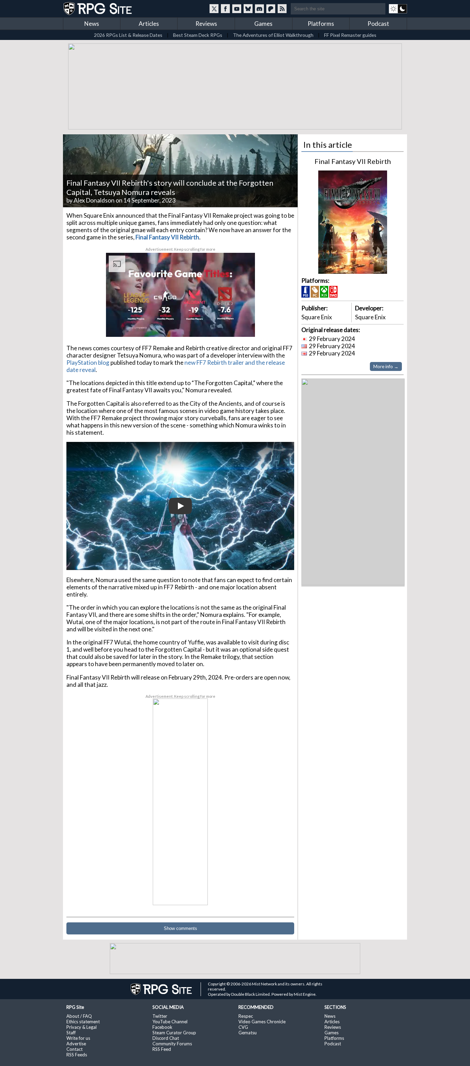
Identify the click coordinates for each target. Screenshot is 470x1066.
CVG (243, 1025)
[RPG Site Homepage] (98, 8)
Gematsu (247, 1031)
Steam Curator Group (174, 1031)
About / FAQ (79, 1014)
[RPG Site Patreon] (270, 8)
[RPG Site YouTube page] (236, 8)
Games (263, 23)
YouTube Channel (170, 1020)
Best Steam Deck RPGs (197, 35)
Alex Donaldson (94, 199)
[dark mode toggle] (398, 8)
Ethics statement (83, 1020)
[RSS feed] (282, 8)
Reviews (206, 23)
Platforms (321, 23)
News (91, 23)
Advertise (76, 1042)
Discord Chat (165, 1036)
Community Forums (172, 1042)
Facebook (162, 1025)
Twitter (159, 1014)
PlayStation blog (87, 361)
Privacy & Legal (81, 1025)
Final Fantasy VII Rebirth (352, 160)
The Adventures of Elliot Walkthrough (273, 35)
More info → (385, 365)
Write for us (78, 1036)
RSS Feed (161, 1048)
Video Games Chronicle (262, 1020)
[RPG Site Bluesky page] (248, 8)
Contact (74, 1048)
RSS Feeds (76, 1053)
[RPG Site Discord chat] (259, 8)
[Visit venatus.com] (241, 324)
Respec (245, 1014)
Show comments (180, 927)
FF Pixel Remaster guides (350, 35)
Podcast (378, 23)
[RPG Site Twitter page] (214, 8)
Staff (71, 1031)
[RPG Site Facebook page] (225, 8)
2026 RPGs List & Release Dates (128, 35)
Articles (149, 23)
